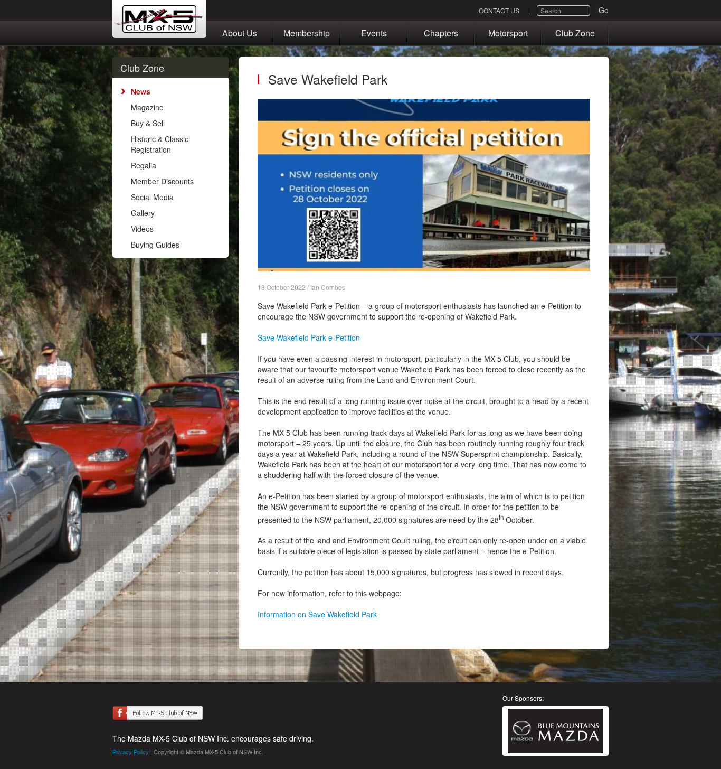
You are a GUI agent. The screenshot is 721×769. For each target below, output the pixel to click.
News (140, 91)
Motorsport (508, 33)
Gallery (143, 213)
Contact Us (499, 10)
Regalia (143, 165)
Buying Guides (155, 244)
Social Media (152, 197)
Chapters (441, 33)
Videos (142, 228)
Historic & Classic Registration (159, 144)
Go (604, 10)
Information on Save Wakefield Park (317, 614)
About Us (239, 33)
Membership (306, 33)
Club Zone (575, 33)
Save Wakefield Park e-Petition (309, 337)
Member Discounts (162, 181)
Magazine (147, 107)
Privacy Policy (130, 751)
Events (374, 33)
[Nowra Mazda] (555, 731)
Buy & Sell (148, 123)
